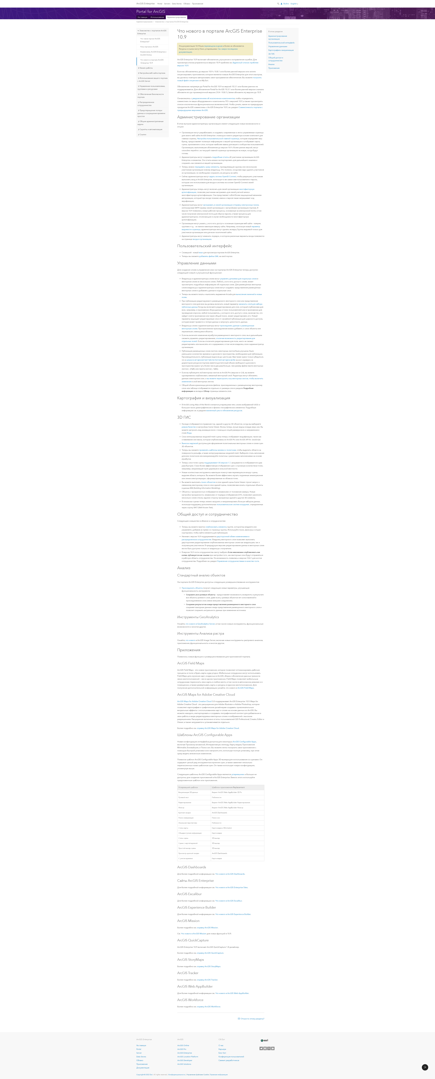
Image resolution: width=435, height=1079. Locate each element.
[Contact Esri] (272, 1048)
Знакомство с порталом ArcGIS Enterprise (171, 22)
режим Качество (189, 427)
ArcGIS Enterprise (145, 3)
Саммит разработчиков (229, 1060)
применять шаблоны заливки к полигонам (217, 450)
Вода (189, 433)
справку (218, 728)
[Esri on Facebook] (265, 1048)
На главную (142, 17)
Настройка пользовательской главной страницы (218, 139)
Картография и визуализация (281, 50)
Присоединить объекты (192, 588)
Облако (186, 4)
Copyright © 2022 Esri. (144, 1074)
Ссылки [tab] (143, 134)
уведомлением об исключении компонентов (213, 98)
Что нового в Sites (231, 887)
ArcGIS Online (183, 1045)
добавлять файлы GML (209, 256)
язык (201, 252)
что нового (190, 640)
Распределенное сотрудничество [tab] (145, 103)
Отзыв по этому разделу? (252, 1019)
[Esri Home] (264, 1040)
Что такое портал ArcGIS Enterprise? (150, 40)
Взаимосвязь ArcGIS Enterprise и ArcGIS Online (153, 53)
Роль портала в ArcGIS (149, 47)
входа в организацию (202, 239)
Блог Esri (222, 1053)
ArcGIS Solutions (184, 1064)
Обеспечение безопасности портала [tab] (150, 95)
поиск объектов (208, 482)
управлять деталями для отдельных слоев (238, 279)
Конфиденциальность (177, 1074)
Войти (286, 4)
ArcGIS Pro (181, 1049)
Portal (159, 4)
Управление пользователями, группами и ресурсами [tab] (151, 87)
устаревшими (238, 774)
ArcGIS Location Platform (187, 1057)
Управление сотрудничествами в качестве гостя (238, 561)
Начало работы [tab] (146, 68)
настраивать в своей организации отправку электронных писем (231, 205)
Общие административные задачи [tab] (150, 122)
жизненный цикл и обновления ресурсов (224, 410)
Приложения (197, 4)
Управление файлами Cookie (198, 1074)
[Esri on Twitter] (261, 1048)
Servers (167, 4)
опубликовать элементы (216, 527)
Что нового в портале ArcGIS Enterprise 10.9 (151, 61)
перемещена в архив (213, 46)
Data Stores (177, 4)
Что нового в (230, 874)
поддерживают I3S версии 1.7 (217, 463)
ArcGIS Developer (184, 1060)
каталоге (210, 360)
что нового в (200, 624)
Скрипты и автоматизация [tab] (151, 129)
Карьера (222, 1049)
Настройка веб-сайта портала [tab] (152, 73)
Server (139, 1053)
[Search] (278, 3)
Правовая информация (219, 1074)
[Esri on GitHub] (269, 1048)
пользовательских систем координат (233, 504)
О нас (221, 1045)
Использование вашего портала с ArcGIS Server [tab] (152, 79)
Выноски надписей (190, 443)
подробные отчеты (220, 157)
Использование (157, 17)
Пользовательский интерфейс (281, 43)
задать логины (222, 176)
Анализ (271, 64)
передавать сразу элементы (207, 167)
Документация (142, 1068)
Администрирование (176, 17)
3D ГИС (271, 54)
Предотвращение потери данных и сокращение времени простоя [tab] (151, 113)
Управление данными (277, 46)
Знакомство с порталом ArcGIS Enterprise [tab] (151, 32)
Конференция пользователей (231, 1057)
